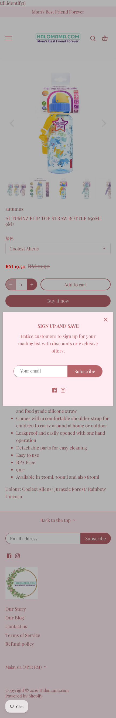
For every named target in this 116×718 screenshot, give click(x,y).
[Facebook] (54, 390)
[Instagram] (63, 390)
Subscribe (84, 371)
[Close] (106, 320)
